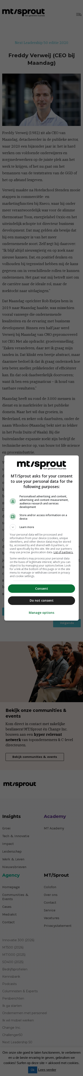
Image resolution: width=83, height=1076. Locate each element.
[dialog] (41, 538)
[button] (41, 527)
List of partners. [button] (63, 552)
